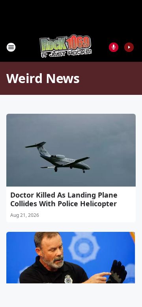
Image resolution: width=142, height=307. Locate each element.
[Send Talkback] (113, 47)
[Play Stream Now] (129, 47)
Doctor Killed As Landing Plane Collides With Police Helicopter (64, 199)
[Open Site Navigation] (11, 47)
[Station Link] (65, 47)
